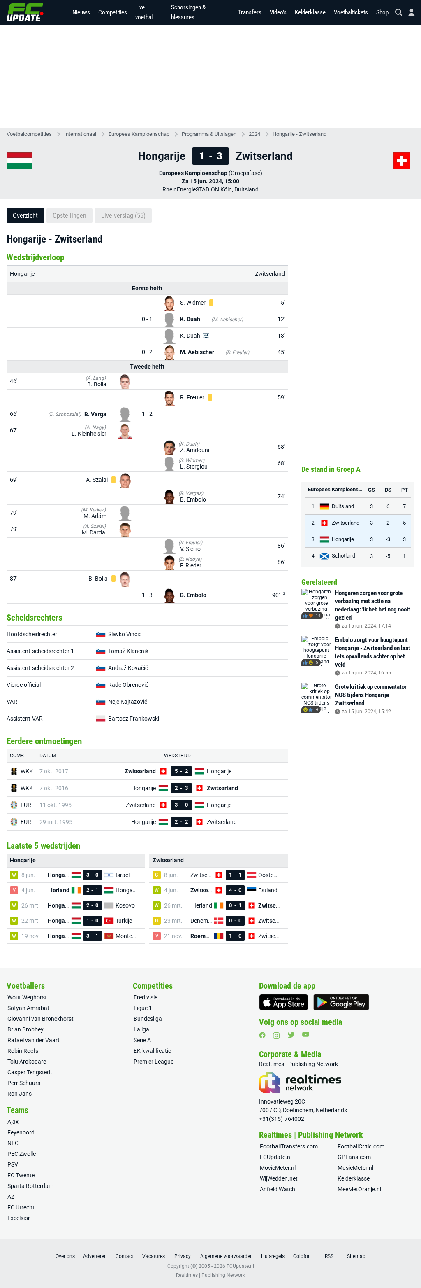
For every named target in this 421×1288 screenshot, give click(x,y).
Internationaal (80, 134)
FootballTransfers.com (289, 1146)
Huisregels (273, 1256)
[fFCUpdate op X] (291, 1035)
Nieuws (81, 12)
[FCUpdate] (25, 12)
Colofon (302, 1256)
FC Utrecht (21, 1207)
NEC (13, 1143)
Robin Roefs (22, 1051)
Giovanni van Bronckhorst (40, 1018)
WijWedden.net (279, 1178)
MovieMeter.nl (278, 1167)
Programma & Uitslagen (209, 134)
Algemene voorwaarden (226, 1256)
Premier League (153, 1061)
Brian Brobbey (25, 1029)
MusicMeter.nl (355, 1167)
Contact (124, 1256)
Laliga (141, 1029)
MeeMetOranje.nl (359, 1189)
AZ (10, 1196)
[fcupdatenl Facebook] (262, 1035)
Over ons (65, 1256)
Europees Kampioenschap (139, 134)
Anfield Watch (277, 1189)
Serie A (142, 1040)
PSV (12, 1164)
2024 (254, 134)
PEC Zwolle (21, 1153)
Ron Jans (19, 1093)
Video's (278, 12)
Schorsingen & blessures (188, 12)
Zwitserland (270, 274)
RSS (329, 1256)
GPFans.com (354, 1157)
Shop (382, 12)
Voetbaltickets (351, 12)
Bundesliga (148, 1018)
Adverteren (95, 1256)
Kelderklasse (310, 12)
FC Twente (21, 1175)
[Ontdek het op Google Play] (341, 1002)
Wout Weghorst (27, 997)
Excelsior (18, 1218)
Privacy (182, 1256)
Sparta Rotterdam (30, 1186)
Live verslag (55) (123, 215)
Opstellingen (69, 215)
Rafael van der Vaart (33, 1040)
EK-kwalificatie (152, 1051)
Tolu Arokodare (26, 1061)
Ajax (13, 1121)
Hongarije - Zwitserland (299, 134)
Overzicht (25, 215)
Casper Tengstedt (29, 1072)
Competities (112, 12)
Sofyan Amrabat (28, 1008)
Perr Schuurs (23, 1083)
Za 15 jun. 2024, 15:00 (210, 181)
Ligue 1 (143, 1008)
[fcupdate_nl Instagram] (276, 1036)
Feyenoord (21, 1132)
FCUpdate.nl (275, 1157)
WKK (27, 771)
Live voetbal (144, 12)
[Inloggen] (408, 12)
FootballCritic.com (361, 1146)
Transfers (249, 12)
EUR (26, 805)
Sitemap (356, 1256)
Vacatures (153, 1256)
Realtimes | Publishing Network (210, 1275)
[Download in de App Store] (283, 1002)
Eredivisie (145, 997)
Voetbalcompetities (29, 134)
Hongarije (22, 274)
